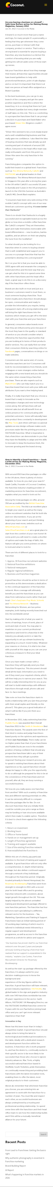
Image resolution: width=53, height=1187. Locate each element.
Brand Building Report (15, 1165)
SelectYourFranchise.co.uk (17, 530)
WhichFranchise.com (15, 527)
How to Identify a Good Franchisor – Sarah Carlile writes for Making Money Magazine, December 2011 (26, 461)
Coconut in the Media (25, 29)
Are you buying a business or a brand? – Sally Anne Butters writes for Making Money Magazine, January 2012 (26, 24)
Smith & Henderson (34, 726)
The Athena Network (22, 171)
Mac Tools (13, 423)
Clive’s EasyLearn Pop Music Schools (27, 600)
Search (43, 1134)
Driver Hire (20, 123)
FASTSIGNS (10, 174)
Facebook (9, 351)
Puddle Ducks (11, 723)
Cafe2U (35, 171)
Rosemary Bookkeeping (16, 884)
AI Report (9, 1170)
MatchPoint (10, 384)
